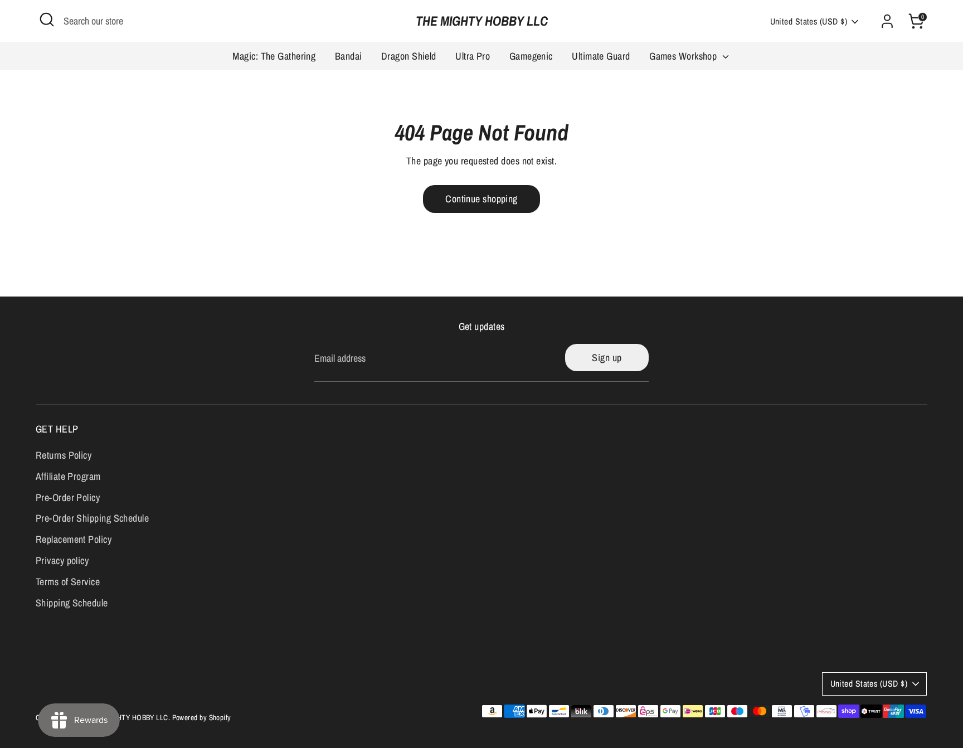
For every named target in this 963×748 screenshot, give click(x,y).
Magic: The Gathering (273, 56)
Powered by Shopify (201, 717)
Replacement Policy (73, 539)
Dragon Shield (408, 56)
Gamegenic (531, 56)
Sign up (606, 358)
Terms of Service (68, 582)
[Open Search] (47, 19)
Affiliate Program (68, 476)
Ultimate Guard (601, 56)
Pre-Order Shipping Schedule (92, 518)
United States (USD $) (808, 21)
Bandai (348, 56)
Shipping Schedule (72, 603)
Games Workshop (684, 56)
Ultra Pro (472, 56)
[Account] (887, 21)
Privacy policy (62, 560)
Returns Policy (63, 455)
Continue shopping (481, 199)
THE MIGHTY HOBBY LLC (482, 21)
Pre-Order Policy (68, 497)
